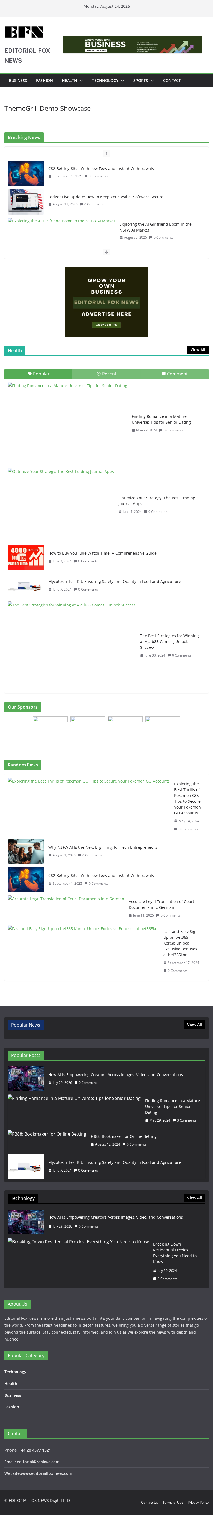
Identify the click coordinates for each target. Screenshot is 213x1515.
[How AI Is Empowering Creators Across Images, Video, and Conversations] (26, 1078)
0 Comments (98, 176)
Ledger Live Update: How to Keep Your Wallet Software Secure (105, 196)
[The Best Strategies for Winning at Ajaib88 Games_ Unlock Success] (72, 645)
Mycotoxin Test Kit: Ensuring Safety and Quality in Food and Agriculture (114, 581)
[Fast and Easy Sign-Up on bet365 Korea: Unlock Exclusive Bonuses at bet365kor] (83, 951)
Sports (140, 80)
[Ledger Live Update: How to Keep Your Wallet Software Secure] (26, 201)
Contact (172, 80)
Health (69, 80)
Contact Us (149, 1502)
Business (18, 80)
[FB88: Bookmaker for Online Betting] (47, 1140)
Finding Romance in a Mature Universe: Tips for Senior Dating (161, 419)
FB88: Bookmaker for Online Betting (124, 1136)
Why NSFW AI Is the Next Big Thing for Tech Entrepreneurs (102, 847)
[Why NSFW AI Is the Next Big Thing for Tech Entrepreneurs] (26, 851)
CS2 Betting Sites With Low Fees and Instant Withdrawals (101, 168)
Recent (109, 374)
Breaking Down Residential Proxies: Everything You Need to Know (175, 1252)
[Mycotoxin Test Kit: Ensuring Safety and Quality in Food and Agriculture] (26, 585)
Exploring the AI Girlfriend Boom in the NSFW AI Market (156, 227)
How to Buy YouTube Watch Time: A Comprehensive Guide (102, 553)
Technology (105, 80)
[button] (80, 80)
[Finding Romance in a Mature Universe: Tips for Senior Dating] (67, 423)
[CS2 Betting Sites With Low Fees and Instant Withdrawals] (26, 173)
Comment (177, 374)
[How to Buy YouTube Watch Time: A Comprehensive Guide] (26, 557)
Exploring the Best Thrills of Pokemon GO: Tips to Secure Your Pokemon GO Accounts (187, 798)
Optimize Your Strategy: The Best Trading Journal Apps (156, 500)
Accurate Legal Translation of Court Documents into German (161, 904)
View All (198, 349)
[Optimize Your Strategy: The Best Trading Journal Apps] (61, 504)
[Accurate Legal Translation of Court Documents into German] (66, 908)
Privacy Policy (198, 1502)
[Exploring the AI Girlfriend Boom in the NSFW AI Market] (61, 221)
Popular (41, 374)
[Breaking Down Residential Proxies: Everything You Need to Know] (78, 1261)
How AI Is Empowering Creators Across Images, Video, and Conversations (115, 1074)
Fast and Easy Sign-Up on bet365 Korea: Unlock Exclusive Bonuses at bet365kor (181, 943)
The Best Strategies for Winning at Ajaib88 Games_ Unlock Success (169, 641)
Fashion (44, 80)
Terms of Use (173, 1502)
